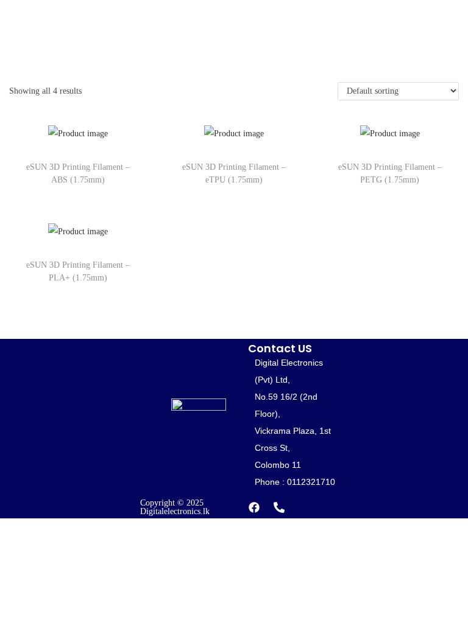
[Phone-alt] (279, 507)
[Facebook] (254, 507)
